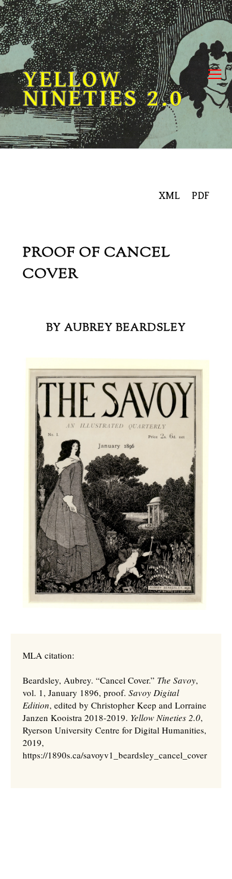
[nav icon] (214, 74)
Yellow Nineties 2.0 (103, 89)
